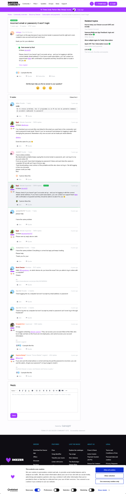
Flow (53, 450)
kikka (17, 103)
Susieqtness (20, 247)
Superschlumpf (21, 355)
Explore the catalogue (76, 450)
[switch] (56, 490)
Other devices (89, 37)
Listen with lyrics (57, 462)
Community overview (20, 14)
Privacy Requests (112, 463)
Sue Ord (18, 291)
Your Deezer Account (92, 29)
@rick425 (28, 50)
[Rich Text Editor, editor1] (44, 402)
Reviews (36, 464)
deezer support (36, 332)
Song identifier (56, 454)
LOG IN (87, 49)
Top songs (72, 454)
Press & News (92, 450)
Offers (35, 457)
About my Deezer (34, 14)
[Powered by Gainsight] (63, 426)
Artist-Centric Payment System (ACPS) (93, 457)
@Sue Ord (19, 358)
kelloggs (18, 32)
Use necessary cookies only (109, 481)
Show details (102, 490)
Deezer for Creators (93, 463)
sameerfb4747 (20, 211)
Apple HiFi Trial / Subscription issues (96, 44)
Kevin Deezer (20, 267)
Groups (51, 4)
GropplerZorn (20, 324)
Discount (36, 461)
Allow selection (109, 476)
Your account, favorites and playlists (96, 52)
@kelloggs (24, 125)
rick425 (18, 152)
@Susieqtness (24, 270)
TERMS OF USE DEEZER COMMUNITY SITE (55, 430)
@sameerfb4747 (26, 233)
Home (10, 14)
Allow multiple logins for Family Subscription (99, 40)
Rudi (17, 122)
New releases (73, 458)
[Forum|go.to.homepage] (14, 4)
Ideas (57, 4)
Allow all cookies (109, 470)
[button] (101, 4)
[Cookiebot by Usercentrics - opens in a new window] (12, 490)
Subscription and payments (51, 14)
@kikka (18, 137)
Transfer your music (58, 458)
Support (64, 4)
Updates (43, 4)
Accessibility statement (77, 430)
